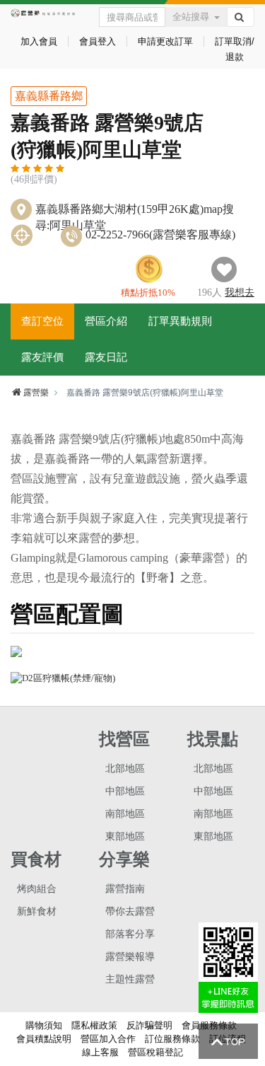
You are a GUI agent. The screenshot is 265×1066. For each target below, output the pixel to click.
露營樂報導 (130, 956)
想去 (239, 292)
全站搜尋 (190, 16)
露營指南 (125, 888)
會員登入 (97, 41)
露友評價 (42, 357)
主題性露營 (130, 979)
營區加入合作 (108, 1038)
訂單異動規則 (180, 321)
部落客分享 (130, 934)
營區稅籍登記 (155, 1052)
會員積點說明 (43, 1038)
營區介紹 (106, 321)
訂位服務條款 (172, 1038)
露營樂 (36, 393)
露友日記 (106, 357)
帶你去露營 (130, 911)
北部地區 (125, 768)
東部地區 (125, 836)
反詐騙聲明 (149, 1025)
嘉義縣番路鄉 (49, 96)
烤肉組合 (37, 888)
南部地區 (125, 814)
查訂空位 (42, 321)
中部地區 (125, 791)
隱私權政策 (94, 1025)
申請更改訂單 (165, 41)
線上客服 (100, 1052)
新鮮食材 (37, 911)
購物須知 (43, 1025)
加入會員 (38, 41)
